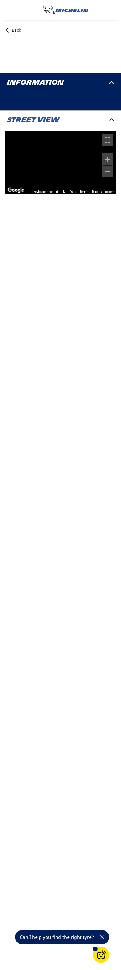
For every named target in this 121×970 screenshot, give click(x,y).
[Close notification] (102, 937)
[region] (60, 162)
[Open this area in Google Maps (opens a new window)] (16, 190)
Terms (84, 191)
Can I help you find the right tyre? (57, 937)
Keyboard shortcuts (46, 191)
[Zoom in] (107, 159)
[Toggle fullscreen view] (107, 140)
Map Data (69, 191)
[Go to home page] (65, 10)
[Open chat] (101, 955)
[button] (95, 949)
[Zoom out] (107, 171)
